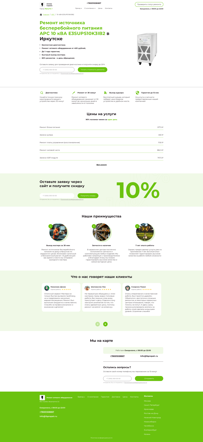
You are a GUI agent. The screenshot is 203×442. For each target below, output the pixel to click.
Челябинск (149, 426)
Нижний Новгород (152, 418)
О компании (89, 8)
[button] (105, 324)
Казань (147, 434)
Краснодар (149, 409)
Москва (147, 401)
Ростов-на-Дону (151, 413)
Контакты (108, 8)
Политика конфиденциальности (101, 438)
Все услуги (102, 165)
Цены (100, 8)
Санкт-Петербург (152, 405)
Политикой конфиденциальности (72, 73)
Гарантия (105, 397)
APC (53, 14)
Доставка (116, 397)
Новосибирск (150, 422)
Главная (46, 14)
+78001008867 (94, 3)
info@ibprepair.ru (149, 356)
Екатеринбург (150, 430)
